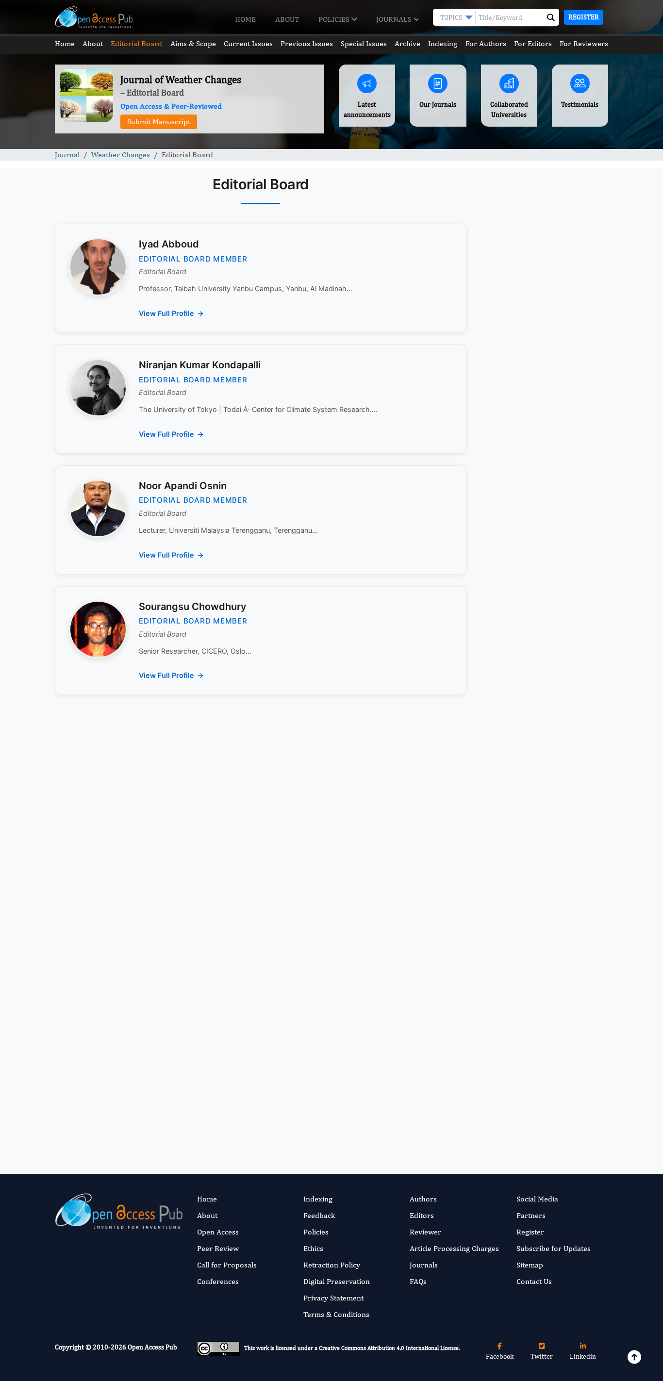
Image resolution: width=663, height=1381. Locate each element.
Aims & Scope (193, 43)
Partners (531, 1215)
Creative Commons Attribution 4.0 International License (389, 1348)
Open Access (218, 1231)
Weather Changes (120, 154)
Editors (422, 1215)
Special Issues (364, 43)
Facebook (500, 1356)
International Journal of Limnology (532, 1100)
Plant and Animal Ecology (535, 957)
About (287, 19)
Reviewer (425, 1231)
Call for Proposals (227, 1264)
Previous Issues (307, 43)
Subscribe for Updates (553, 1248)
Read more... (544, 448)
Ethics (313, 1248)
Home (245, 19)
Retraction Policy (331, 1264)
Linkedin (583, 1356)
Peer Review (218, 1248)
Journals (395, 19)
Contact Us (534, 1281)
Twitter (541, 1356)
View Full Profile (166, 313)
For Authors (485, 43)
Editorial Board (136, 43)
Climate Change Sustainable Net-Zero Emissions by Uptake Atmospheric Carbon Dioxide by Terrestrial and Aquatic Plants (544, 532)
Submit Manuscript (158, 121)
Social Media (537, 1198)
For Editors (533, 43)
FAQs (418, 1281)
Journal (67, 154)
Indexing (442, 43)
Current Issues (248, 43)
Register (583, 17)
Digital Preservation (336, 1281)
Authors (423, 1198)
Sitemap (529, 1264)
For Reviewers (584, 43)
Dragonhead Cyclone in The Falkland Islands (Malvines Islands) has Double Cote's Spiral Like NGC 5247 (540, 782)
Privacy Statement (333, 1297)
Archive (407, 43)
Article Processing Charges (454, 1248)
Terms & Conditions (336, 1314)
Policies (334, 19)
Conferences (218, 1281)
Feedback (319, 1215)
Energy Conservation (528, 888)
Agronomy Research (527, 1027)
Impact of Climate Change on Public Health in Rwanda (542, 709)
